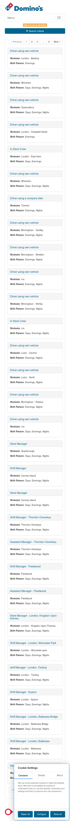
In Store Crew (18, 149)
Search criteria (36, 31)
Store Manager (18, 444)
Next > (57, 41)
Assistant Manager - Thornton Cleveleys (33, 542)
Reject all (25, 814)
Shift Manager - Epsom (23, 692)
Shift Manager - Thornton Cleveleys (30, 517)
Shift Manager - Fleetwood (25, 566)
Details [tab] (41, 775)
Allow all (58, 814)
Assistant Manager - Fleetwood (28, 591)
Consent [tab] (23, 775)
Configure (41, 814)
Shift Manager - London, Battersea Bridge (34, 716)
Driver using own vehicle (24, 51)
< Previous (16, 41)
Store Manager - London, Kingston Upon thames (33, 617)
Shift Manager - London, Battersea (29, 741)
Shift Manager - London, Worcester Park (33, 643)
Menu (11, 17)
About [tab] (60, 775)
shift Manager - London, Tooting (28, 667)
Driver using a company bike (26, 198)
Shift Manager (18, 468)
